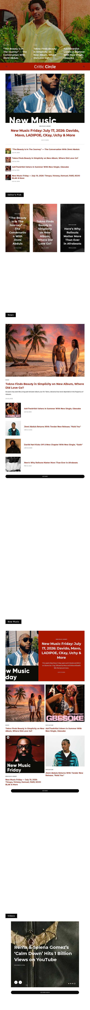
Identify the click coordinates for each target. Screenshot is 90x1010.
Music (35, 45)
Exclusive (6, 45)
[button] (45, 476)
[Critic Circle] (45, 66)
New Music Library (45, 126)
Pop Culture (67, 45)
